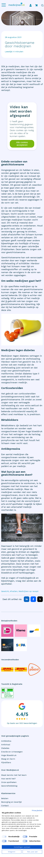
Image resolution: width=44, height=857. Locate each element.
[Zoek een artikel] (42, 5)
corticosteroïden (27, 393)
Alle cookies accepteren (22, 143)
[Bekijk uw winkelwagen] (36, 5)
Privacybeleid (37, 810)
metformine (24, 379)
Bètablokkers (8, 425)
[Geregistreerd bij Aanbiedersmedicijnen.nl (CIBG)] (7, 693)
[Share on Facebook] (33, 599)
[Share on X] (40, 599)
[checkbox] (4, 836)
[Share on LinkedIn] (26, 599)
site (9, 310)
